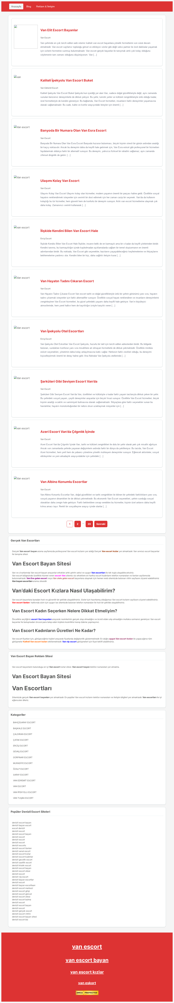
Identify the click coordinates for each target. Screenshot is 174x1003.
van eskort (87, 983)
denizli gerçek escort (22, 911)
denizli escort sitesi (21, 871)
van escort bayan (87, 960)
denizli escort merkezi (22, 888)
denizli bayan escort (21, 825)
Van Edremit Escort (49, 88)
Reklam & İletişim (45, 6)
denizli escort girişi (21, 891)
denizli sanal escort (21, 851)
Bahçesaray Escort (24, 722)
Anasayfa (16, 6)
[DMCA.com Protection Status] (87, 994)
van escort (87, 946)
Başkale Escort (22, 728)
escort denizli (18, 828)
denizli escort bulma (21, 899)
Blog (28, 6)
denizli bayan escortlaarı (23, 885)
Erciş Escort (45, 238)
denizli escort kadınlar (22, 856)
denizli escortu (19, 845)
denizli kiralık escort (21, 865)
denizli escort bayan (21, 822)
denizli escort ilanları (22, 848)
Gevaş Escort (21, 751)
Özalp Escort (21, 769)
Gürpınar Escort (22, 757)
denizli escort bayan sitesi (24, 916)
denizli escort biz (20, 919)
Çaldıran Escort (22, 734)
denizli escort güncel (22, 894)
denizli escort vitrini (21, 913)
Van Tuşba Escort (23, 798)
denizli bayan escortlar (23, 879)
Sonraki (100, 523)
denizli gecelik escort (22, 859)
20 (89, 523)
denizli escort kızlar (21, 854)
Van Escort (45, 37)
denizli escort (18, 831)
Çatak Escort (21, 740)
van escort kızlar (87, 972)
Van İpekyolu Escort (25, 792)
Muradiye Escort (23, 763)
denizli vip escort (20, 876)
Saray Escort (21, 774)
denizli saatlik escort (22, 862)
